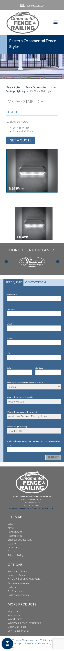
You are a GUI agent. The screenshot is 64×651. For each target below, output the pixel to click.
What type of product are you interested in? (25, 382)
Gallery (12, 543)
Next (57, 261)
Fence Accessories (35, 87)
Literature (13, 547)
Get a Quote (13, 282)
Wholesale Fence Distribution (24, 622)
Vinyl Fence (14, 610)
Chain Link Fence (17, 626)
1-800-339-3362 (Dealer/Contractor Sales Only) (32, 508)
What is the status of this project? (21, 397)
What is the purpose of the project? (22, 412)
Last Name (11, 309)
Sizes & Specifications (20, 539)
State (9, 368)
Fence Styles (15, 531)
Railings (12, 587)
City (8, 353)
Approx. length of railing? (17, 426)
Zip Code (39, 368)
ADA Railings (15, 590)
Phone (9, 338)
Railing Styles (15, 535)
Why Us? (12, 523)
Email (9, 324)
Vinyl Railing (14, 614)
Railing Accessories (18, 594)
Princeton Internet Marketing (37, 643)
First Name (12, 294)
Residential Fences (18, 571)
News (11, 527)
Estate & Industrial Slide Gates (25, 579)
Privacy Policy (15, 555)
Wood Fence (15, 618)
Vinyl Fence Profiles (19, 630)
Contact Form (35, 282)
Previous (6, 261)
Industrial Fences (17, 575)
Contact (12, 551)
